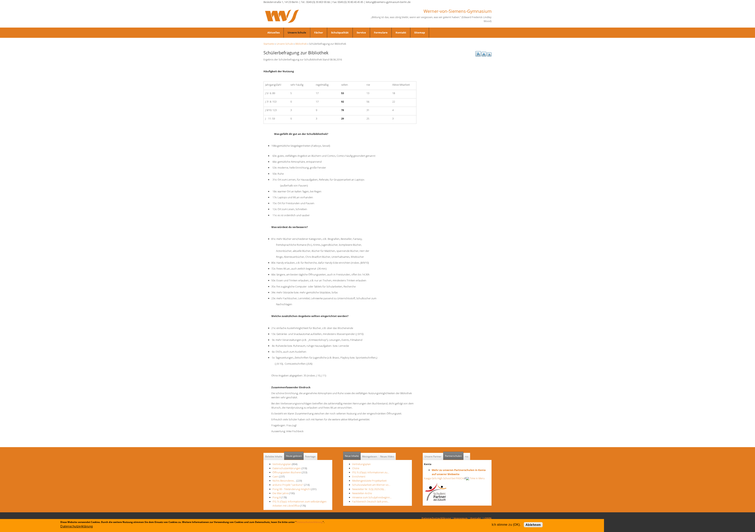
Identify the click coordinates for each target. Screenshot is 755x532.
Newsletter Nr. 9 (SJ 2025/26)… (369, 489)
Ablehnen (533, 524)
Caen (275, 476)
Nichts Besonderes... (284, 480)
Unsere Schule (297, 32)
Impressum (460, 518)
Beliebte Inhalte (273, 456)
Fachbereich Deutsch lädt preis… (370, 501)
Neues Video (387, 456)
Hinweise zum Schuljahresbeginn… (372, 497)
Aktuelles (273, 32)
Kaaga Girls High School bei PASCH (445, 478)
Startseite (268, 43)
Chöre (355, 468)
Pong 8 (277, 497)
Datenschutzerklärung (436, 518)
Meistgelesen (369, 456)
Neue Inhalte (352, 456)
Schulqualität (340, 32)
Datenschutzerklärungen (287, 468)
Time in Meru (477, 478)
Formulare (381, 32)
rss (466, 456)
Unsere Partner (432, 456)
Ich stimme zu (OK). (506, 524)
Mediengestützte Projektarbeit (369, 480)
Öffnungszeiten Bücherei (287, 472)
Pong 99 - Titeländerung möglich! (291, 489)
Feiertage (310, 456)
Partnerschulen (454, 456)
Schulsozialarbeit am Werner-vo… (371, 485)
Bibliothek (301, 43)
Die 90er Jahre (280, 493)
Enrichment (358, 476)
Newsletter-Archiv (362, 493)
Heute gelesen (294, 456)
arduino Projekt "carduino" (288, 485)
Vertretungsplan (282, 464)
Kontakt (401, 32)
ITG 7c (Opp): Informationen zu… (370, 472)
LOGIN (487, 518)
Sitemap (419, 32)
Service (361, 32)
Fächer (318, 32)
